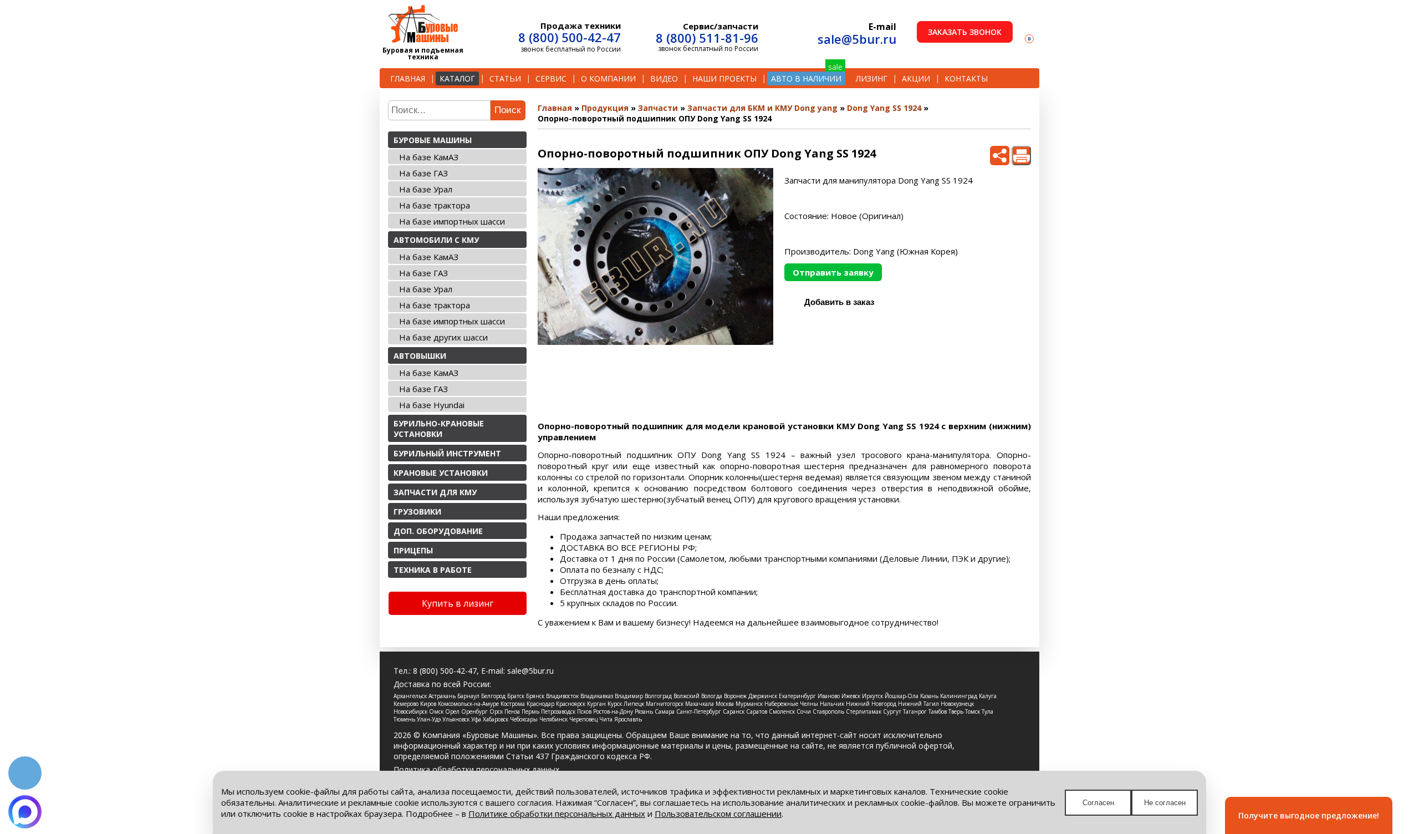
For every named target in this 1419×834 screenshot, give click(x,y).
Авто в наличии (806, 78)
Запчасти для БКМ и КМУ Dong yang (762, 108)
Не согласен (1165, 803)
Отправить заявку (833, 272)
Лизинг (871, 78)
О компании (608, 78)
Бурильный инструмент (447, 453)
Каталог (457, 78)
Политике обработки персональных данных (556, 813)
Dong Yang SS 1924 (884, 108)
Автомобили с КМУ (436, 240)
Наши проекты (724, 78)
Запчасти (658, 108)
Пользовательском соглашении (718, 813)
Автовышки (420, 355)
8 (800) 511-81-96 (707, 38)
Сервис (550, 78)
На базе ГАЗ (423, 173)
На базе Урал (425, 189)
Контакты (966, 78)
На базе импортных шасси (452, 221)
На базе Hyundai (432, 404)
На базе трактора (434, 205)
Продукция (605, 108)
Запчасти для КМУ (435, 492)
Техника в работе (433, 570)
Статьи (505, 78)
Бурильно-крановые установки (439, 428)
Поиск (507, 110)
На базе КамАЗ (428, 156)
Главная (407, 78)
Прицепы (413, 550)
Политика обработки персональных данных (476, 769)
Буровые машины (433, 140)
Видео (664, 78)
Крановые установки (441, 472)
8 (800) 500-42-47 (569, 37)
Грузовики (417, 511)
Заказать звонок (965, 32)
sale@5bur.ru (857, 39)
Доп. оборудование (438, 531)
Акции (916, 78)
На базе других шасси (443, 337)
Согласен (1098, 803)
